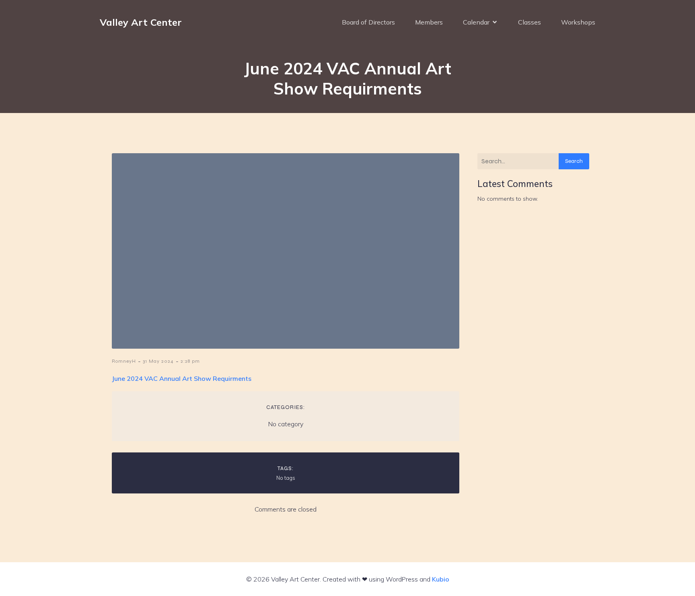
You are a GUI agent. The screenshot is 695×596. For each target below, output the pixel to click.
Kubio (440, 579)
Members (429, 22)
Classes (529, 22)
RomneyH (124, 361)
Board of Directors (368, 22)
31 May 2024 (158, 361)
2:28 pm (190, 361)
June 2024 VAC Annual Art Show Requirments (181, 378)
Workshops (578, 22)
